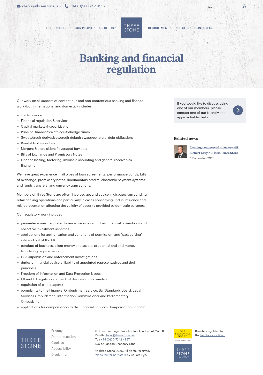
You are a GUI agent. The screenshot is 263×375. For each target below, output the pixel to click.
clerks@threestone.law (41, 6)
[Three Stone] (131, 27)
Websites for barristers (110, 355)
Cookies (57, 342)
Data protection (63, 336)
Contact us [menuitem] (203, 28)
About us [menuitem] (106, 28)
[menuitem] (41, 26)
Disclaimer (59, 354)
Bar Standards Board (212, 335)
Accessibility (61, 348)
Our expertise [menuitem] (57, 28)
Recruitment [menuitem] (158, 28)
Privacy (56, 330)
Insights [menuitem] (182, 28)
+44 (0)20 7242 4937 (87, 6)
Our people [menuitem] (84, 28)
